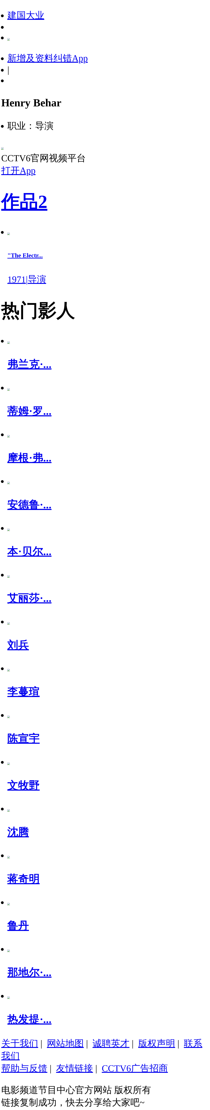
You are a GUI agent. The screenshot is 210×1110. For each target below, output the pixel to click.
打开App (18, 171)
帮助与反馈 (24, 1068)
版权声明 (156, 1043)
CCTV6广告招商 (135, 1068)
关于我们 (19, 1043)
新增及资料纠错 (47, 58)
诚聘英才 (111, 1043)
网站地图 (65, 1043)
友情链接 (74, 1068)
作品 (24, 202)
